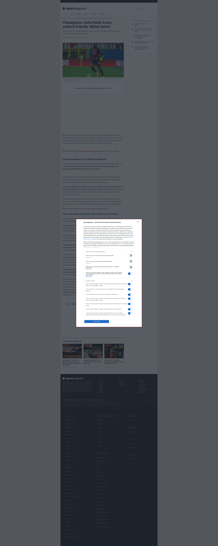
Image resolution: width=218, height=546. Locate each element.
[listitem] (109, 252)
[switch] (130, 255)
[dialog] (109, 273)
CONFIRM (97, 321)
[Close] (138, 222)
